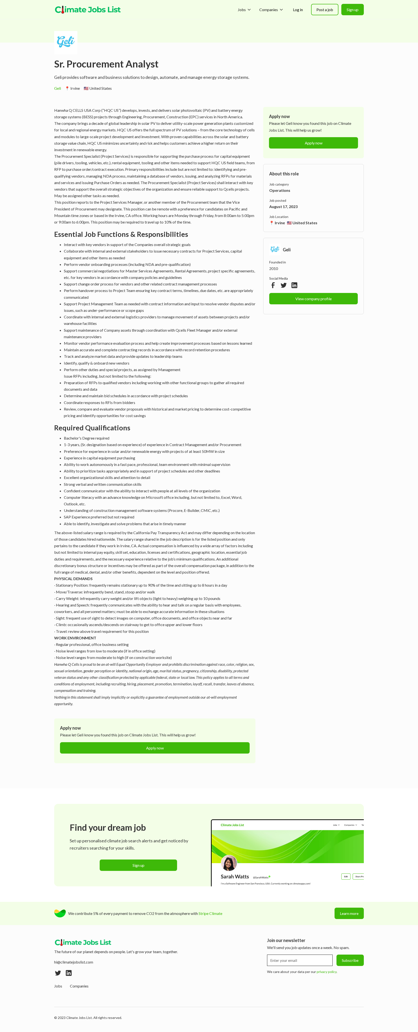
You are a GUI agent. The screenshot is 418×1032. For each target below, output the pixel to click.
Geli (57, 88)
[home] (88, 9)
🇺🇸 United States (98, 88)
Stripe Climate (210, 913)
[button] (244, 9)
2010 (273, 268)
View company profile (313, 298)
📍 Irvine (72, 88)
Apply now (155, 748)
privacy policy (326, 972)
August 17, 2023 (283, 206)
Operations (279, 190)
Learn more (349, 913)
